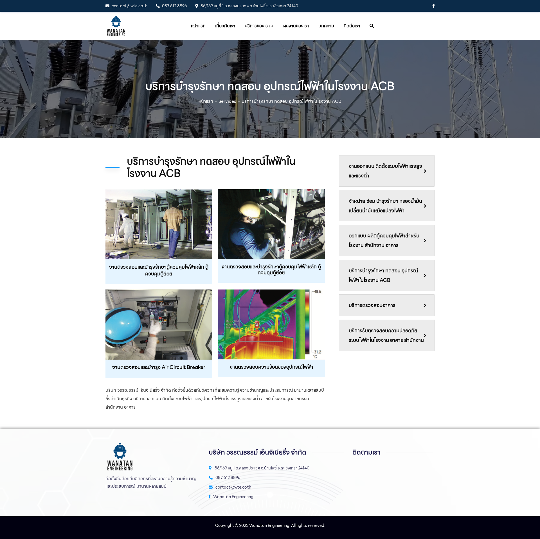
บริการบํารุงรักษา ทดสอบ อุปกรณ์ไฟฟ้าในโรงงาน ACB (383, 275)
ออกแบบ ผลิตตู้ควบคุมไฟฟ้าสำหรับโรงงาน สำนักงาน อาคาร (384, 240)
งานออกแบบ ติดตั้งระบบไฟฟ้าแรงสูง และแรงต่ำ (385, 171)
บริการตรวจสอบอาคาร (372, 305)
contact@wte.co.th (129, 6)
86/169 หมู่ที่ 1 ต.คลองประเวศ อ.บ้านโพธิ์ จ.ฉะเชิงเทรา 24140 (249, 6)
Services (227, 101)
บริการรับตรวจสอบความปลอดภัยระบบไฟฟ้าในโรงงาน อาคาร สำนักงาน (386, 335)
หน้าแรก (206, 101)
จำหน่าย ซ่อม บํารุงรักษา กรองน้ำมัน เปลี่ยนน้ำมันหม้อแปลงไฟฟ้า (385, 206)
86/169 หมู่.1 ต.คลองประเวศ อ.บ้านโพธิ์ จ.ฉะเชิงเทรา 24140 (262, 468)
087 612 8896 (174, 6)
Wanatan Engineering (233, 497)
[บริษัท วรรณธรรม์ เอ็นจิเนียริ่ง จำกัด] (115, 26)
